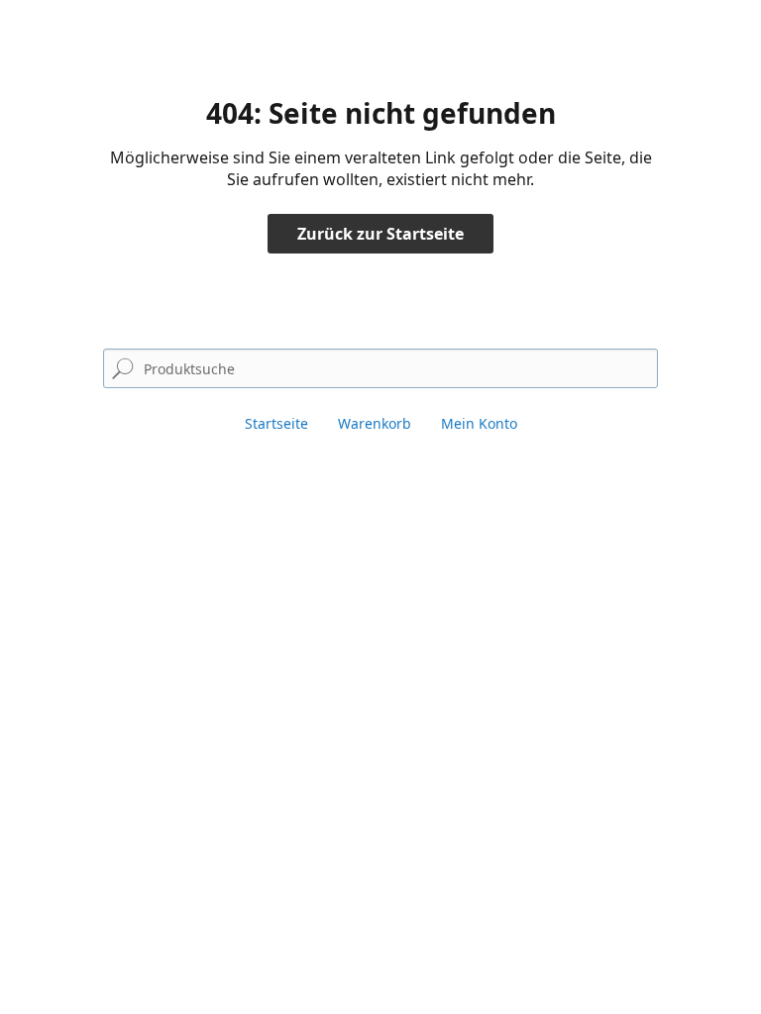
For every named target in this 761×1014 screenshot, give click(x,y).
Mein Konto (479, 423)
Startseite (276, 423)
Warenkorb (374, 423)
